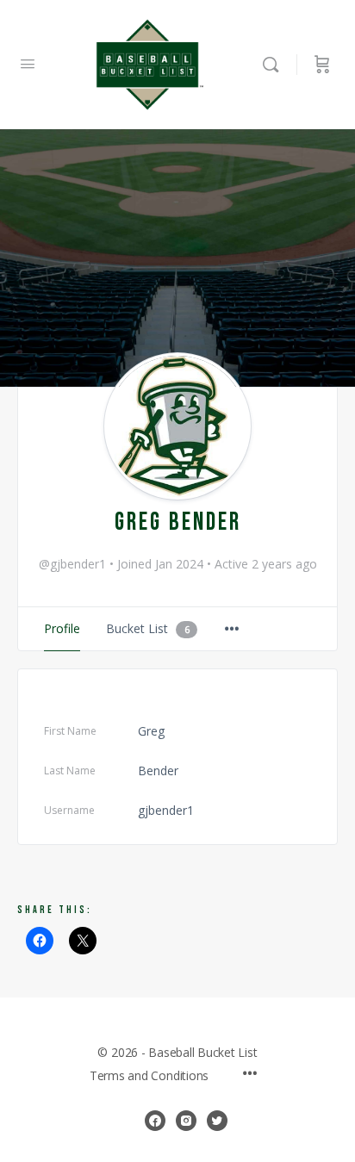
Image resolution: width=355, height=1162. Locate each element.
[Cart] (322, 64)
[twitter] (217, 1120)
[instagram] (186, 1120)
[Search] (275, 64)
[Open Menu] (27, 62)
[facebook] (155, 1120)
